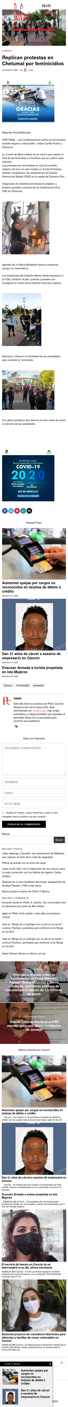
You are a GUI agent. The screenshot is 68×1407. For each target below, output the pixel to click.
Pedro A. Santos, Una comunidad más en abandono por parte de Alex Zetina (34, 904)
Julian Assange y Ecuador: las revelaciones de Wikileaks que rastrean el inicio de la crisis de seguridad (33, 855)
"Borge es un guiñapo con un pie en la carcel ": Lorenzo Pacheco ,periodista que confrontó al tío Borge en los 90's (32, 927)
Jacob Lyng (39, 710)
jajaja (5, 913)
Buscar (6, 834)
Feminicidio (23, 685)
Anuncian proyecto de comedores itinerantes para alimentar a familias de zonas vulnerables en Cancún (34, 1337)
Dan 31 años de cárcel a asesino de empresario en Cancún (31, 656)
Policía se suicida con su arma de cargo (24, 863)
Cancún (7, 50)
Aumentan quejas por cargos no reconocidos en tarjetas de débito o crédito (31, 587)
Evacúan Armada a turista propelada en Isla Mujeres (32, 669)
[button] (62, 1362)
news (31, 69)
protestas (38, 685)
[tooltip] (5, 511)
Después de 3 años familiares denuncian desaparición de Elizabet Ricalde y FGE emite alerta (33, 883)
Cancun (8, 685)
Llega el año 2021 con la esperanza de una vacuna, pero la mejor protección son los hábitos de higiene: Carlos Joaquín (33, 872)
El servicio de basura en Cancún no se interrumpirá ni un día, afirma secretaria (27, 1266)
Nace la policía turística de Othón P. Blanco (26, 891)
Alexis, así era (38, 953)
